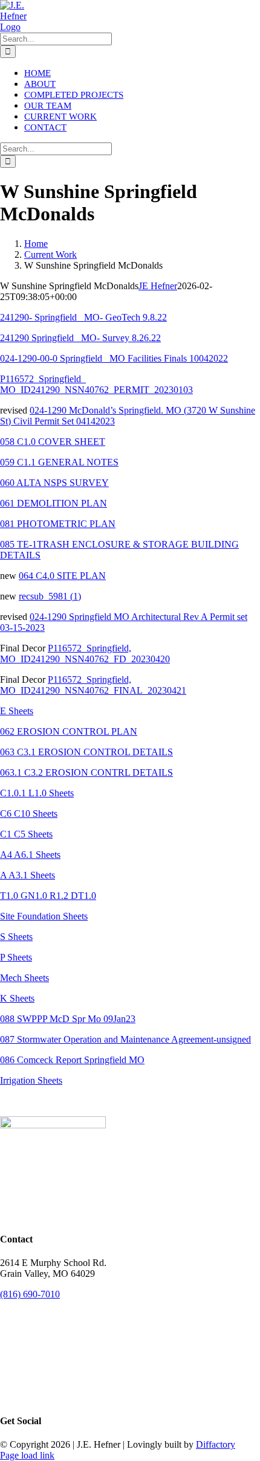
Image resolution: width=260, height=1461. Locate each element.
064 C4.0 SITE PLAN (62, 576)
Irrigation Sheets (31, 1080)
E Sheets (16, 711)
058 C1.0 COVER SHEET (52, 441)
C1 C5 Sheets (26, 834)
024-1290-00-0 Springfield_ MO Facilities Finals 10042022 (114, 358)
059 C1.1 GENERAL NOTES (59, 462)
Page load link (27, 1455)
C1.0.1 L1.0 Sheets (37, 793)
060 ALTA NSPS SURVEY (54, 483)
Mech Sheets (24, 978)
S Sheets (16, 937)
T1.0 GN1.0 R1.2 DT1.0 (48, 895)
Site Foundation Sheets (44, 916)
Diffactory (215, 1444)
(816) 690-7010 (30, 1294)
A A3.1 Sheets (27, 875)
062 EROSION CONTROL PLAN (68, 731)
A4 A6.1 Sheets (30, 854)
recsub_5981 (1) (50, 596)
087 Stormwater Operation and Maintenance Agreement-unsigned (125, 1039)
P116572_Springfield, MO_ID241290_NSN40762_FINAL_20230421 (93, 684)
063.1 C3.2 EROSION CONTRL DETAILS (86, 772)
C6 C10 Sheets (28, 813)
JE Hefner (157, 286)
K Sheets (17, 998)
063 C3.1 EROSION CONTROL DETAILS (86, 752)
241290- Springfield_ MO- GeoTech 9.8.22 (83, 317)
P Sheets (16, 957)
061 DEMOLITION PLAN (53, 503)
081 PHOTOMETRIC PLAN (57, 524)
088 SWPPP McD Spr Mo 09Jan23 (67, 1019)
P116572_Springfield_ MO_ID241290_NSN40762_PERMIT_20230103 (96, 384)
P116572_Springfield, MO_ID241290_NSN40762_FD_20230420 (85, 653)
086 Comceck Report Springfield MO (72, 1060)
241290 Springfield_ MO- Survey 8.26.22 (80, 338)
